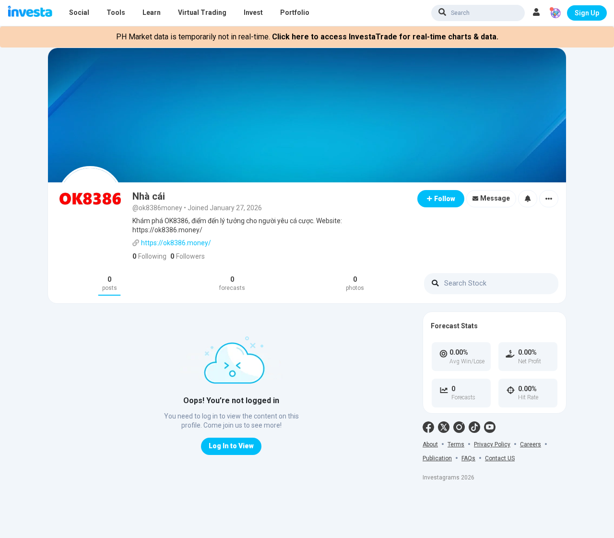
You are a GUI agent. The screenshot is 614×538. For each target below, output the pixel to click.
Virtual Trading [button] (202, 12)
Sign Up (587, 13)
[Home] (30, 12)
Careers (530, 444)
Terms (456, 444)
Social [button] (79, 12)
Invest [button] (253, 12)
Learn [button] (151, 12)
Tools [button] (115, 12)
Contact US (500, 458)
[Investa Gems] (555, 13)
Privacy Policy (492, 444)
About (430, 444)
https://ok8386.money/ (176, 243)
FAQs (468, 458)
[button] (536, 13)
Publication (437, 458)
